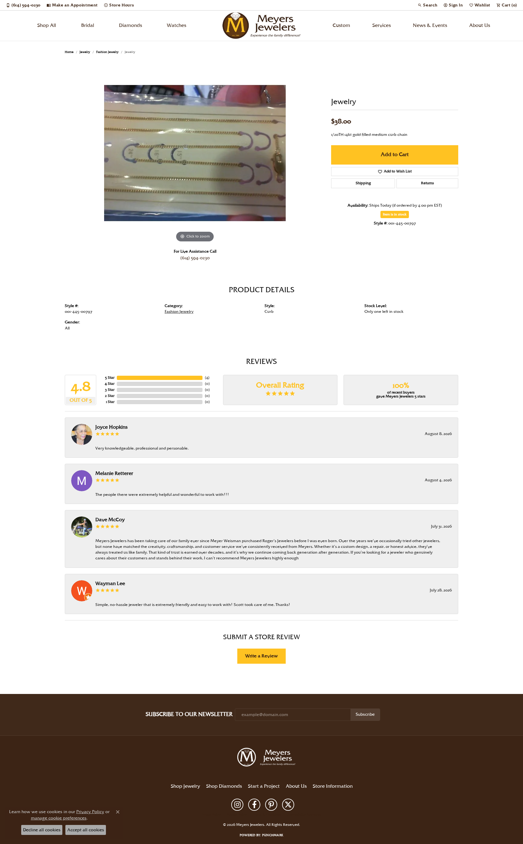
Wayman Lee (110, 583)
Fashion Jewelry (107, 52)
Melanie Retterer (114, 473)
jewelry (85, 52)
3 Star (109, 389)
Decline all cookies (42, 830)
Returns (427, 183)
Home (69, 52)
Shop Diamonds (224, 786)
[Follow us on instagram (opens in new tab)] (237, 805)
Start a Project (264, 786)
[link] (23, 5)
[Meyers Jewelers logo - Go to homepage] (261, 26)
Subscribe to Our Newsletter (189, 714)
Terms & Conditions (267, 814)
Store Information (333, 786)
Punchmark (272, 835)
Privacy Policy (237, 814)
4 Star (109, 383)
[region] (195, 153)
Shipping (363, 183)
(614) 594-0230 (195, 258)
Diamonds (130, 25)
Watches (176, 25)
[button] (427, 5)
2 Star (109, 395)
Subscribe (365, 714)
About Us (479, 25)
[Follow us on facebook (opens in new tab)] (254, 805)
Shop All (46, 25)
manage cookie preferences (59, 818)
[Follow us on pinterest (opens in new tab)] (271, 805)
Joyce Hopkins (111, 427)
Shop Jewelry (185, 786)
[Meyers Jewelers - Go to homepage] (267, 758)
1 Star (110, 402)
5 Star (109, 377)
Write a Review (261, 656)
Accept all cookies (85, 830)
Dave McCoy (110, 520)
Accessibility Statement (304, 814)
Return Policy (211, 814)
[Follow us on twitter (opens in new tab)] (288, 805)
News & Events (430, 25)
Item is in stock (394, 214)
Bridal (87, 25)
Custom (341, 25)
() (207, 377)
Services (381, 25)
